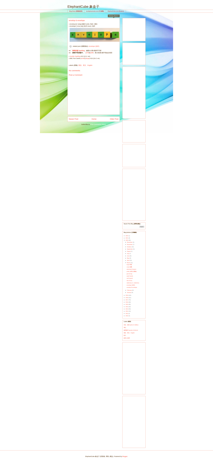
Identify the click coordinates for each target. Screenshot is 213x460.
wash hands (130, 276)
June (128, 256)
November (130, 244)
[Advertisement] (136, 29)
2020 (127, 240)
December (130, 242)
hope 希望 (129, 264)
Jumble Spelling (75, 56)
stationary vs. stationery (133, 282)
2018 (127, 297)
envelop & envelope (132, 287)
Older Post (114, 119)
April (128, 260)
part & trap (129, 273)
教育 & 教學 (127, 338)
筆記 (125, 327)
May (128, 258)
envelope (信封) (94, 46)
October (129, 246)
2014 (127, 306)
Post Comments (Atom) (98, 124)
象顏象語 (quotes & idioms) (131, 330)
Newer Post (73, 119)
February (129, 290)
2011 (127, 313)
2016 (127, 302)
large (87, 58)
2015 (127, 304)
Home (94, 119)
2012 (127, 311)
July (128, 253)
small (83, 58)
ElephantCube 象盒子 (83, 6)
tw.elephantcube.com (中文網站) (95, 11)
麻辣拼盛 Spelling (78, 50)
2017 (127, 300)
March (129, 262)
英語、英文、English (85, 65)
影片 (125, 335)
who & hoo (129, 280)
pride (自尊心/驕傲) (132, 271)
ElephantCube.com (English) (116, 11)
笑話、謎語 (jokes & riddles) (131, 324)
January (129, 292)
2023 (127, 235)
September (130, 249)
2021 (127, 238)
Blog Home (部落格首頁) (76, 11)
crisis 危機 (129, 267)
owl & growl (130, 278)
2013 (127, 309)
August (129, 251)
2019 (127, 295)
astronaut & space (131, 269)
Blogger (124, 456)
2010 (127, 315)
